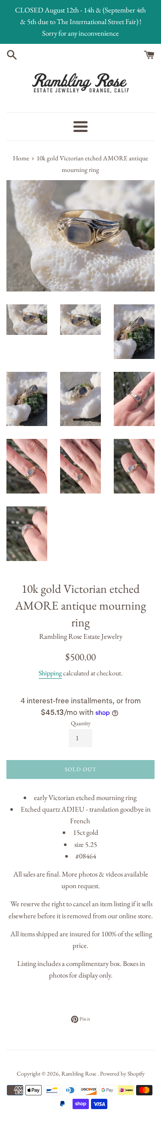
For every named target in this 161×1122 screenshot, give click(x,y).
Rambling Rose (79, 1073)
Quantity (81, 723)
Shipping (50, 672)
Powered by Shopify (122, 1073)
